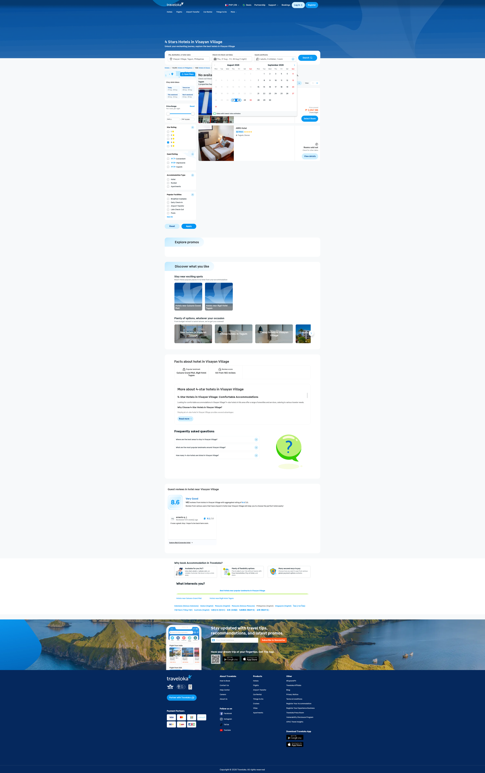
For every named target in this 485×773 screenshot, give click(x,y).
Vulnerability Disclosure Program (299, 717)
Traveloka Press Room (295, 713)
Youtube (227, 730)
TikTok (226, 725)
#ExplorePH (291, 681)
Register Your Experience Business (300, 708)
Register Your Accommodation (298, 704)
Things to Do (258, 699)
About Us (223, 699)
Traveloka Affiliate (293, 685)
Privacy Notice (292, 694)
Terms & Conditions (294, 699)
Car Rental (257, 694)
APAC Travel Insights (294, 722)
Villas (255, 708)
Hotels (256, 681)
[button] (298, 5)
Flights (256, 685)
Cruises (256, 704)
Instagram (228, 719)
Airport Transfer (259, 690)
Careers (223, 694)
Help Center (225, 690)
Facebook (228, 713)
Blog (288, 690)
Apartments (258, 713)
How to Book (225, 681)
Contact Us (224, 685)
